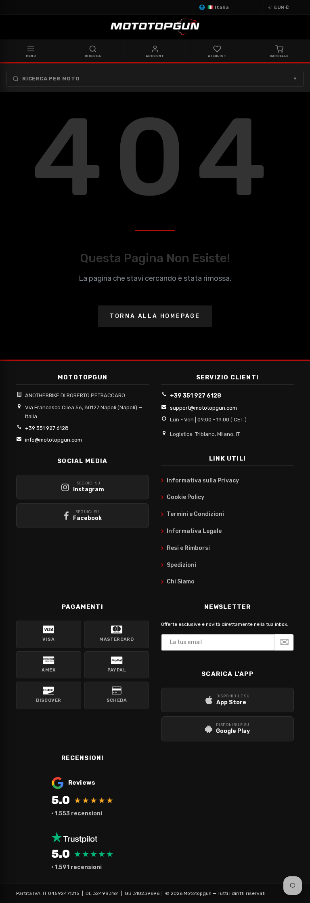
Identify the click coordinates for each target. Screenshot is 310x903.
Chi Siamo (178, 581)
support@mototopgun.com (203, 408)
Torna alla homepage (155, 316)
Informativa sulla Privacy (200, 480)
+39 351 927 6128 (47, 428)
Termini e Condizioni (192, 514)
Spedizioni (178, 564)
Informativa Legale (191, 531)
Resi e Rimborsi (185, 548)
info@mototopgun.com (53, 440)
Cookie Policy (182, 497)
